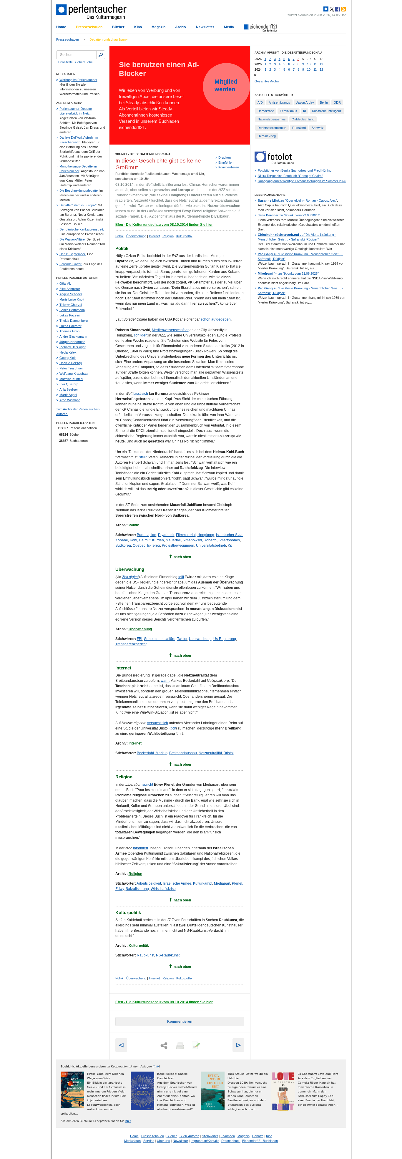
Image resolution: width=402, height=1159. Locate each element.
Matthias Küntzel (71, 379)
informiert (140, 848)
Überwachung (136, 236)
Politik (119, 236)
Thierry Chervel (70, 304)
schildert (140, 335)
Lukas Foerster (70, 326)
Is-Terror (153, 545)
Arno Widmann (69, 400)
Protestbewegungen (178, 545)
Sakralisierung (137, 889)
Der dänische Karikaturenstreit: (81, 229)
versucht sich (157, 723)
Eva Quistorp (68, 384)
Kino (138, 27)
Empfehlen (225, 162)
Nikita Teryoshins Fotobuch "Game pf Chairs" (290, 176)
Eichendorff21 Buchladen (260, 1141)
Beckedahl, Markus (152, 753)
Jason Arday (305, 102)
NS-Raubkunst (168, 955)
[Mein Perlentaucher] (325, 9)
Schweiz (318, 128)
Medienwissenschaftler (170, 330)
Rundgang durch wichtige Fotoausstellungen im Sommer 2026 (302, 181)
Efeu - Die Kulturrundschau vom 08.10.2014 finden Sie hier (164, 225)
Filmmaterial (186, 535)
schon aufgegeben (216, 319)
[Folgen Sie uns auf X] (331, 9)
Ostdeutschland (303, 119)
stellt (143, 457)
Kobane (121, 540)
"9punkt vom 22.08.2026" (289, 215)
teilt (181, 577)
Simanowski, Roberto (199, 540)
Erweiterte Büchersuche (75, 62)
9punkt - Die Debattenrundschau (142, 154)
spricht (147, 784)
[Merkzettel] (195, 1046)
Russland (299, 128)
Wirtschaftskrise (163, 889)
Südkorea (123, 545)
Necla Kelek (68, 352)
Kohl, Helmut (140, 540)
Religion (168, 236)
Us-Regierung (224, 639)
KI (304, 111)
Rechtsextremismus (272, 128)
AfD (260, 102)
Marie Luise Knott (71, 299)
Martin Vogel (68, 395)
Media (229, 27)
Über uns (163, 1141)
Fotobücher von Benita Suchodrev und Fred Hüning (294, 170)
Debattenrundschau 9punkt (108, 39)
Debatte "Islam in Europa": (78, 205)
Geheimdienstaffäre (159, 639)
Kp (230, 545)
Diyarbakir (166, 535)
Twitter (182, 639)
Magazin (158, 27)
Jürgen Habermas (72, 342)
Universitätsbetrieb (211, 545)
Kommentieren (228, 167)
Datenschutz (230, 1141)
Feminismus (288, 111)
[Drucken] (179, 1046)
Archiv (180, 27)
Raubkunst (145, 955)
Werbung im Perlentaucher (78, 80)
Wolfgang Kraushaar (74, 373)
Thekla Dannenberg (73, 320)
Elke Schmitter (69, 289)
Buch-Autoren (189, 1136)
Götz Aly (65, 283)
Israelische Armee (177, 883)
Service (148, 1141)
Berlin (324, 102)
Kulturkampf (202, 883)
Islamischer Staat (229, 535)
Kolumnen (228, 1136)
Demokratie (266, 111)
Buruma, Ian (146, 535)
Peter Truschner (71, 368)
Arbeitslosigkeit (149, 883)
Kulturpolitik (184, 236)
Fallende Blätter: (70, 264)
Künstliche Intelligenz (327, 111)
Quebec (139, 545)
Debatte (257, 1136)
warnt (165, 681)
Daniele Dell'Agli (70, 363)
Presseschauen (89, 27)
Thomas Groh (69, 331)
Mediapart (222, 883)
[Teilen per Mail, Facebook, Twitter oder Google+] (164, 1045)
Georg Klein (67, 357)
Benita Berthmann (72, 310)
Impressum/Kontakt (205, 1141)
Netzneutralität (210, 753)
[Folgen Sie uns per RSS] (343, 9)
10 (308, 64)
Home (61, 27)
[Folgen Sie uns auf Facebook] (337, 9)
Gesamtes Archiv (267, 81)
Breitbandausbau (183, 753)
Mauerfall (173, 540)
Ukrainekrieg (267, 136)
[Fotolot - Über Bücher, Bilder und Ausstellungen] (274, 163)
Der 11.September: (72, 254)
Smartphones (229, 540)
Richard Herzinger (72, 347)
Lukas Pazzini (69, 315)
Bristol (229, 753)
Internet (154, 236)
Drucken (224, 157)
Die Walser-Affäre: (72, 239)
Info (156, 1066)
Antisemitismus (279, 102)
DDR (337, 102)
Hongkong (205, 535)
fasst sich (140, 394)
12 (321, 64)
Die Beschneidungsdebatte (78, 190)
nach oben (182, 557)
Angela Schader (70, 294)
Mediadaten (132, 1141)
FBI (139, 639)
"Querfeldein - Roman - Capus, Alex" (297, 200)
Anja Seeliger (68, 389)
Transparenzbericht (131, 644)
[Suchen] (100, 54)
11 (315, 64)
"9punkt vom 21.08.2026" (288, 273)
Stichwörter (210, 1136)
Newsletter (205, 27)
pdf (173, 728)
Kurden (158, 540)
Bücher (118, 27)
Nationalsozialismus (272, 119)
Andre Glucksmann (73, 336)
